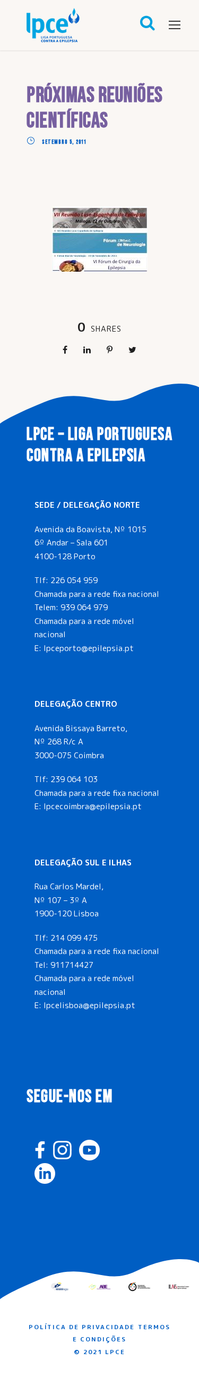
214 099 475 (74, 937)
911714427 (71, 964)
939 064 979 (84, 607)
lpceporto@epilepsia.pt (89, 648)
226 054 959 (74, 580)
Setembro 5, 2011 (64, 141)
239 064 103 (74, 779)
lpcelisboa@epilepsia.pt (89, 1005)
